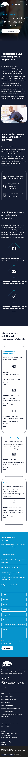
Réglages (17, 754)
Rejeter (11, 754)
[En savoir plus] (12, 383)
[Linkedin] (9, 742)
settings (16, 752)
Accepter (4, 754)
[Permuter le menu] (26, 4)
